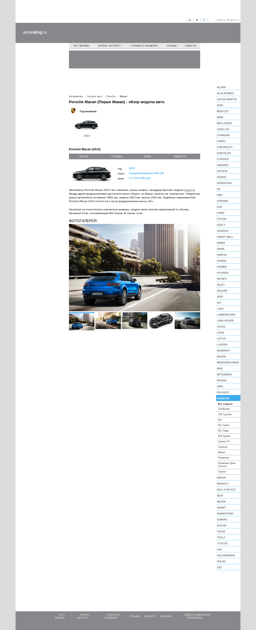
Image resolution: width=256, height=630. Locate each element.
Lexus (221, 326)
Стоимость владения (144, 45)
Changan (223, 135)
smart (221, 507)
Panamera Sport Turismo (227, 465)
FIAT (219, 206)
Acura (221, 87)
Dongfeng (224, 183)
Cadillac (223, 129)
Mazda (221, 356)
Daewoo (223, 165)
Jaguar (222, 290)
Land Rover (225, 320)
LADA (220, 308)
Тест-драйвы (81, 45)
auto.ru (35, 32)
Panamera (223, 457)
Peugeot (223, 392)
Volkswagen (226, 555)
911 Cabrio (223, 425)
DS (218, 189)
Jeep (220, 296)
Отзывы (172, 45)
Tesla (221, 537)
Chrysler (224, 153)
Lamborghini (226, 314)
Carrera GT (224, 441)
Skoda (221, 501)
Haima (221, 242)
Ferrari (222, 200)
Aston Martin (227, 99)
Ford (220, 212)
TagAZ (221, 531)
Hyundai (222, 272)
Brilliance (224, 123)
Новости (190, 45)
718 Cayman (225, 414)
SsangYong (225, 513)
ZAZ (219, 567)
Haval (221, 248)
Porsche (223, 398)
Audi (220, 105)
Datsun (222, 171)
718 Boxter (224, 409)
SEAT (220, 495)
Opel (220, 386)
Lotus (221, 338)
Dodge (221, 177)
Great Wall (225, 236)
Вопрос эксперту (109, 45)
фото (147, 156)
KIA (219, 302)
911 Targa (223, 430)
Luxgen (222, 344)
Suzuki (221, 525)
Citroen (223, 159)
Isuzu (221, 284)
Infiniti (222, 278)
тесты (83, 156)
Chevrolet (225, 147)
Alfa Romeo (225, 93)
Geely (221, 224)
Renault (223, 483)
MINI (219, 368)
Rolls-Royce (226, 489)
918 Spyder (224, 436)
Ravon (221, 477)
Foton (221, 218)
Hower (222, 266)
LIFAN (220, 332)
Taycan (222, 471)
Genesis (222, 230)
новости (180, 156)
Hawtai (222, 254)
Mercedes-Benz (228, 362)
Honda (221, 260)
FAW (219, 194)
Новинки (166, 616)
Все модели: (225, 403)
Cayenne (189, 189)
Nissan (221, 380)
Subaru (222, 519)
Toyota (222, 543)
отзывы (117, 156)
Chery (221, 141)
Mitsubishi (224, 374)
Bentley (223, 111)
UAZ (219, 549)
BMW (220, 117)
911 (220, 419)
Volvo (221, 561)
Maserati (223, 350)
